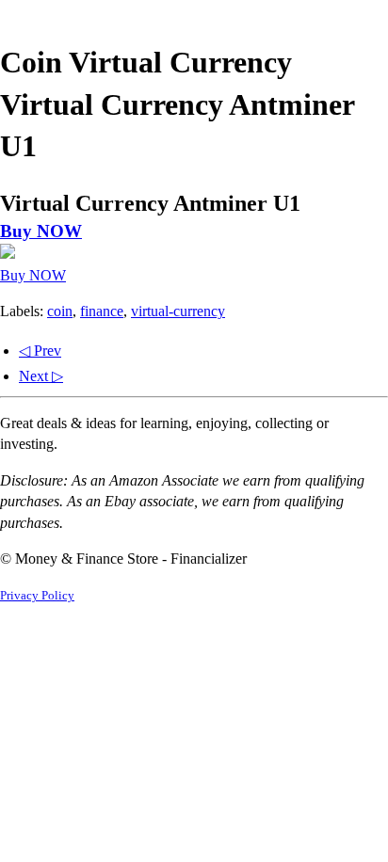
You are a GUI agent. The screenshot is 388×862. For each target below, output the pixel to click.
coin (60, 311)
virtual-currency (178, 311)
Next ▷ (41, 376)
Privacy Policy (37, 595)
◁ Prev (40, 351)
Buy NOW (41, 231)
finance (101, 311)
